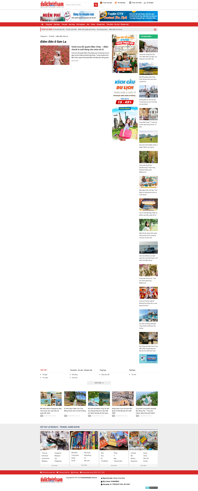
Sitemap (76, 472)
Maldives (45, 461)
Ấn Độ (73, 460)
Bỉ (101, 458)
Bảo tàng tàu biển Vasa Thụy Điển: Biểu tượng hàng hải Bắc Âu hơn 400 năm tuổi (148, 348)
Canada (133, 453)
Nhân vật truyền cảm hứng (86, 29)
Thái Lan (44, 453)
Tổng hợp (48, 24)
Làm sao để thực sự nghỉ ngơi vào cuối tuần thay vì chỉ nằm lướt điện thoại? (148, 258)
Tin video (45, 377)
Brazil (145, 453)
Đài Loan (87, 460)
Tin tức (43, 370)
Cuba (145, 456)
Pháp (115, 453)
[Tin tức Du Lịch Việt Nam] (51, 479)
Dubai (73, 458)
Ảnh (88, 24)
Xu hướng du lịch (102, 29)
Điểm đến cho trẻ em (115, 29)
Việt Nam (57, 24)
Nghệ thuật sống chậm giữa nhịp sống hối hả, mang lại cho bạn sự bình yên (148, 235)
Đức (102, 456)
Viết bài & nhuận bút (48, 472)
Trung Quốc (75, 455)
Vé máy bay (121, 2)
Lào (56, 458)
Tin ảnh (133, 374)
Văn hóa (74, 377)
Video (93, 24)
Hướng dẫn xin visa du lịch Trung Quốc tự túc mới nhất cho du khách (148, 102)
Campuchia (45, 458)
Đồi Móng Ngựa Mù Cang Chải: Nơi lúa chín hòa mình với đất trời (147, 79)
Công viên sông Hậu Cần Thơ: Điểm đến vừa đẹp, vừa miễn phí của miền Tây (148, 57)
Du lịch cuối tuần (71, 29)
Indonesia (45, 456)
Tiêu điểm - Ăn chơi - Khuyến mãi (81, 370)
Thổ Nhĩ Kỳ (104, 461)
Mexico (133, 458)
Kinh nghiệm (81, 24)
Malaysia (57, 456)
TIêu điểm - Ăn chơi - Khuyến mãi (117, 24)
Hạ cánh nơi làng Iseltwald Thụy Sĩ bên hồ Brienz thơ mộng (147, 326)
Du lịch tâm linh (60, 29)
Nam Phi (146, 458)
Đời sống (72, 24)
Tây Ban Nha (118, 461)
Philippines (58, 461)
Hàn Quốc (87, 452)
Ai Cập (145, 461)
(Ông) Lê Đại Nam (119, 478)
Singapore (58, 453)
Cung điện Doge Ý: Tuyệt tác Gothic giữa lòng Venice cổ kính (148, 124)
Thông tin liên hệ (64, 472)
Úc (85, 458)
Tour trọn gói (107, 2)
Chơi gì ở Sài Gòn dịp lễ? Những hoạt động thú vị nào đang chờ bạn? (148, 303)
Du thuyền (150, 2)
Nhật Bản (74, 452)
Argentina (134, 461)
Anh (102, 453)
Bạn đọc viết (105, 374)
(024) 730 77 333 (98, 472)
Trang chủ (43, 36)
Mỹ (132, 456)
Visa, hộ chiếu (137, 2)
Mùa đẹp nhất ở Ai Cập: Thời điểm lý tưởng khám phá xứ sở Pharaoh (148, 192)
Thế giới (64, 24)
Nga (115, 458)
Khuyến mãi (101, 24)
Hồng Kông (87, 455)
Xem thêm (55, 465)
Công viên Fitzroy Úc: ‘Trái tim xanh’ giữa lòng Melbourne (147, 281)
